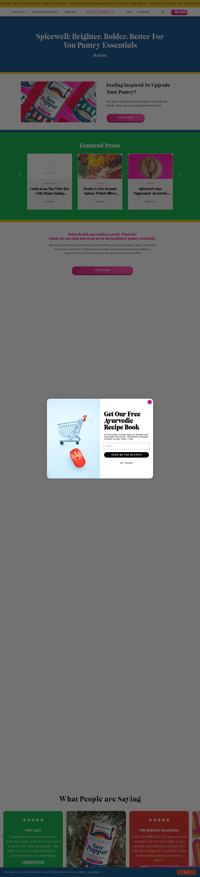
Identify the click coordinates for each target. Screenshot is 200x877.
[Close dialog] (150, 402)
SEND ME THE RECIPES (126, 455)
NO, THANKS (126, 463)
